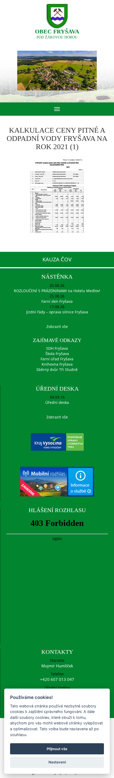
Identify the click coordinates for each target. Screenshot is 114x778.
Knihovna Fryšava (57, 364)
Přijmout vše (57, 749)
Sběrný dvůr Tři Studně (57, 369)
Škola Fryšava (57, 353)
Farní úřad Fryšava (57, 358)
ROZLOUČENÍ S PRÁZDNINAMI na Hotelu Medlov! (57, 290)
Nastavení (57, 762)
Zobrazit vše (57, 326)
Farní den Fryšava (57, 301)
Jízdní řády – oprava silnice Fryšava (57, 311)
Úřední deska (57, 402)
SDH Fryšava (57, 348)
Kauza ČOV (57, 259)
